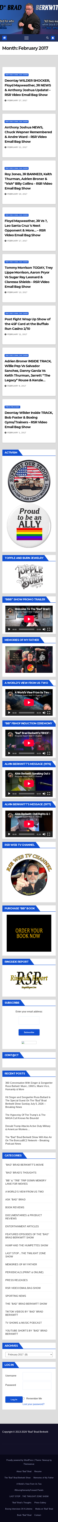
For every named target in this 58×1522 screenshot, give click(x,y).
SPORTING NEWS (15, 1296)
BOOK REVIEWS (14, 1207)
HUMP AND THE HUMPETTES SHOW (26, 1245)
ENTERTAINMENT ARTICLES (22, 1226)
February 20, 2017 (17, 194)
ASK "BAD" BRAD (15, 1199)
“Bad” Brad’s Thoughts (21, 1503)
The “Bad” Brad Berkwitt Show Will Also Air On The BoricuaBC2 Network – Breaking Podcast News (28, 1140)
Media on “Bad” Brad (44, 1509)
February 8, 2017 (16, 386)
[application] (29, 619)
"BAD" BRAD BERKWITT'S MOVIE (24, 1165)
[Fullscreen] (48, 629)
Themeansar (28, 1464)
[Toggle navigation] (26, 37)
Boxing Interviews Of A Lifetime (18, 1509)
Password (10, 1385)
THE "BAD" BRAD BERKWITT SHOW (26, 1304)
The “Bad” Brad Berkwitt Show (17, 1478)
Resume (37, 1471)
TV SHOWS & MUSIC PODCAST (23, 1323)
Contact (37, 1515)
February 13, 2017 (17, 292)
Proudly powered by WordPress (20, 1460)
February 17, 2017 (17, 241)
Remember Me (34, 1398)
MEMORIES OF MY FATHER (21, 1264)
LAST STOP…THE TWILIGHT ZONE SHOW (29, 1496)
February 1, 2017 (16, 433)
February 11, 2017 (17, 334)
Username (10, 1375)
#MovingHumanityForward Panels (29, 1490)
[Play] (9, 629)
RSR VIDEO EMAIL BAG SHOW (17, 75)
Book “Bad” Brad (24, 1515)
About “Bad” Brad (24, 1471)
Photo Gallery (40, 1503)
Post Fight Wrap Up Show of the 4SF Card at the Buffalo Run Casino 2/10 (27, 324)
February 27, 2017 (17, 100)
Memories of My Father (43, 1478)
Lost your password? (33, 1404)
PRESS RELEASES (12, 407)
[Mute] (44, 629)
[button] (47, 38)
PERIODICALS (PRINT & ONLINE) (24, 1272)
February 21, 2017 (17, 147)
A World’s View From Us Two (29, 1484)
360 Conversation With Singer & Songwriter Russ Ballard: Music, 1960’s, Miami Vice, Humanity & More (28, 1086)
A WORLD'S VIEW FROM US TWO (24, 1191)
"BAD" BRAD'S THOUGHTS (20, 1172)
